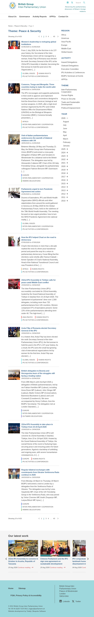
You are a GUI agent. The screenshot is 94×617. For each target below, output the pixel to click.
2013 (63, 190)
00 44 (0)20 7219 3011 (19, 609)
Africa (25, 121)
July (64, 125)
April (65, 135)
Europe (25, 175)
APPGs (52, 17)
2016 (63, 180)
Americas (65, 38)
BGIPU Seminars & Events (72, 76)
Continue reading (24, 567)
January (66, 146)
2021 (63, 163)
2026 (63, 118)
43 (54, 36)
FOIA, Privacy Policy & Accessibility (26, 595)
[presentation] (6, 558)
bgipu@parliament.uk (37, 609)
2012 (63, 194)
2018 (63, 173)
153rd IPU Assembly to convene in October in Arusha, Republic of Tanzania (23, 561)
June (65, 128)
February (66, 142)
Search (78, 3)
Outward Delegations (32, 416)
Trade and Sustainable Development (70, 103)
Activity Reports (40, 17)
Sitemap (22, 588)
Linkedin (66, 601)
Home (10, 26)
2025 (63, 149)
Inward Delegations (31, 181)
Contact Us (63, 17)
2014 (63, 187)
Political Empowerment (70, 108)
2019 (63, 170)
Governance (24, 17)
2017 (63, 177)
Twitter (78, 601)
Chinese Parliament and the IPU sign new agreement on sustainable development (54, 561)
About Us (12, 17)
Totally (29, 611)
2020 (63, 166)
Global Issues (28, 73)
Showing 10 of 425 (15, 36)
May (64, 132)
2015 (63, 184)
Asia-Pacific (27, 317)
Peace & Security (20, 26)
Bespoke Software (39, 611)
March (65, 139)
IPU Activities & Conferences (35, 76)
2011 (63, 197)
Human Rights (44, 73)
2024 (63, 153)
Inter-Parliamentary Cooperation (37, 124)
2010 (63, 201)
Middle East (66, 49)
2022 (63, 159)
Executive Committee (70, 69)
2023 (63, 156)
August (66, 122)
